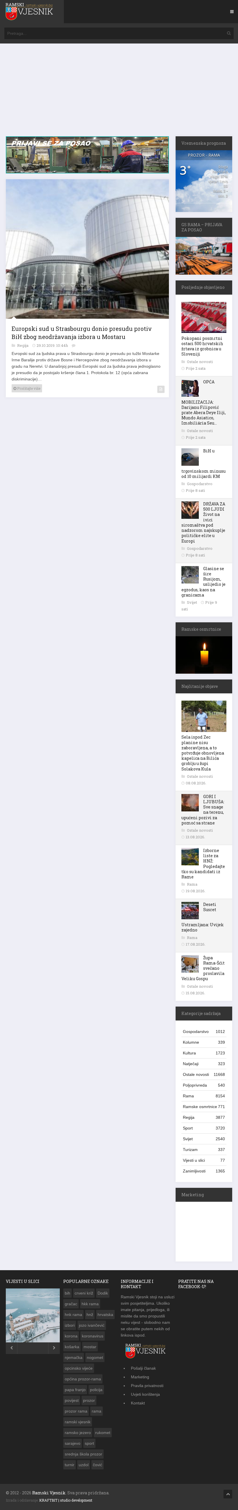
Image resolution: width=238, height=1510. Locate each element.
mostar (90, 1346)
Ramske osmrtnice (204, 1106)
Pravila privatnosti (147, 1385)
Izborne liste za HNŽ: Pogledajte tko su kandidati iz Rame (203, 864)
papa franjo (75, 1389)
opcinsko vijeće (79, 1368)
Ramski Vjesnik (49, 1493)
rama (96, 1411)
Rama (192, 884)
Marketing (140, 1377)
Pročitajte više (28, 390)
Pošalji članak (143, 1368)
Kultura (204, 1053)
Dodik (103, 1293)
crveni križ (84, 1293)
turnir (69, 1464)
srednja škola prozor (83, 1454)
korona (71, 1336)
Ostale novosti (200, 361)
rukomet (102, 1432)
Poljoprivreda (204, 1085)
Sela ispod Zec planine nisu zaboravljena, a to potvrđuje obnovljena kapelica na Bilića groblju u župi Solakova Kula (202, 752)
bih (67, 1293)
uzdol (84, 1464)
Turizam (204, 1149)
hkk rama (90, 1303)
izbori (70, 1325)
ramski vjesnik (78, 1422)
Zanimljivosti (204, 1171)
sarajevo (72, 1443)
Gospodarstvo (199, 483)
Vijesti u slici (204, 1160)
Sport (204, 1128)
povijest (72, 1400)
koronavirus (92, 1336)
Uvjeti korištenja (145, 1394)
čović (97, 1464)
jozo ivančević (91, 1325)
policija (96, 1389)
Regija (23, 347)
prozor (89, 1400)
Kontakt (138, 1403)
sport (89, 1443)
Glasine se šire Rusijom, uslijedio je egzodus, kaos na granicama (203, 582)
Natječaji (204, 1063)
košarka (72, 1346)
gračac (71, 1303)
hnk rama (73, 1314)
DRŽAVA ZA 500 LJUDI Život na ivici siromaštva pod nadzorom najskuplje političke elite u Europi (203, 522)
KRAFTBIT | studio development (65, 1500)
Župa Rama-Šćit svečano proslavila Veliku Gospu (203, 968)
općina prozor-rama (83, 1379)
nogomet (95, 1357)
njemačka (73, 1357)
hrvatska (105, 1314)
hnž (89, 1314)
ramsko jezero (78, 1432)
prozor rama (76, 1411)
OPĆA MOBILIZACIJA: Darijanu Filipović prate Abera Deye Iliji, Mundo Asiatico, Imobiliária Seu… (203, 402)
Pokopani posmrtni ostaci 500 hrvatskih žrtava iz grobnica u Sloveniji (202, 346)
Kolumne (204, 1042)
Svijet (192, 602)
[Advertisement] (119, 92)
